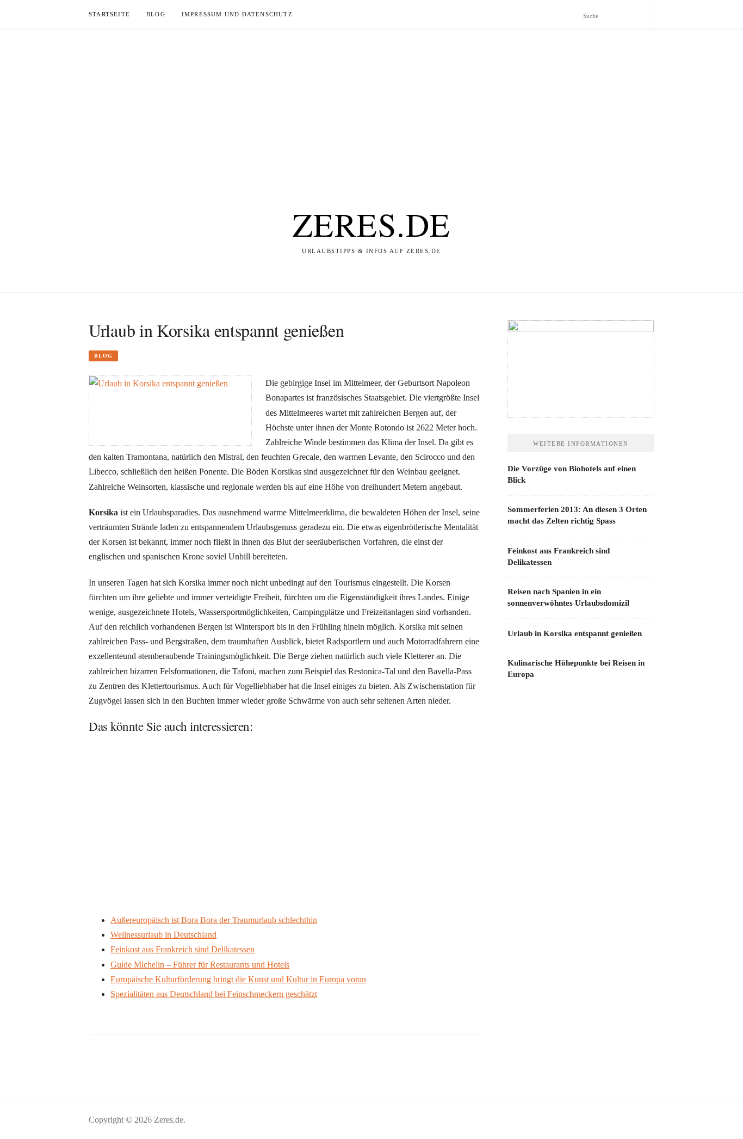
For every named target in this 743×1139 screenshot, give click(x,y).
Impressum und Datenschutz (237, 14)
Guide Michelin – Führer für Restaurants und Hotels (199, 964)
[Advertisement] (326, 104)
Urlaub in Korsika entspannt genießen (574, 633)
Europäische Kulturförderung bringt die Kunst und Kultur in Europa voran (238, 979)
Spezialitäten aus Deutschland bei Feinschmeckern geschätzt (213, 994)
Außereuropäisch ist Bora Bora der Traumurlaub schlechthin (213, 920)
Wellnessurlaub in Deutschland (163, 934)
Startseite (109, 14)
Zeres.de (372, 224)
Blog (155, 14)
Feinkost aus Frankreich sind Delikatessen (182, 949)
